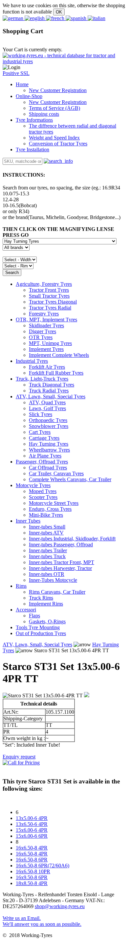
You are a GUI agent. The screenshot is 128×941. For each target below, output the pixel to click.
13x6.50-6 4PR (32, 824)
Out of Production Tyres (41, 633)
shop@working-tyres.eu (60, 906)
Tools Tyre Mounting (38, 627)
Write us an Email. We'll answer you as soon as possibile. (42, 921)
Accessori (26, 609)
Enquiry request (19, 756)
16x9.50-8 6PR (32, 877)
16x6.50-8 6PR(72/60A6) (42, 865)
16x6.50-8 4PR (32, 848)
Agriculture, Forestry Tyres (44, 284)
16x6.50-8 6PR (32, 859)
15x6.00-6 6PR (32, 836)
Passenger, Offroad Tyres (42, 461)
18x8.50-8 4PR (32, 883)
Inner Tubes (28, 521)
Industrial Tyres (32, 361)
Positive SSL (16, 73)
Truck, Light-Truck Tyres (42, 379)
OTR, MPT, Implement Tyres (46, 319)
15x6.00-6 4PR (32, 830)
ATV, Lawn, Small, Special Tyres (50, 396)
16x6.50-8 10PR (33, 871)
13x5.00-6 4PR (32, 818)
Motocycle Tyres (33, 485)
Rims (21, 586)
